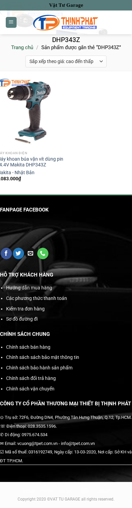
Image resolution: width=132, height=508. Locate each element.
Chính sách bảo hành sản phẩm (39, 367)
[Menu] (11, 22)
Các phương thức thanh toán (36, 298)
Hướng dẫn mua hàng (29, 287)
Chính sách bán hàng (28, 347)
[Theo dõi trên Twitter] (18, 253)
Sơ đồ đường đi (22, 319)
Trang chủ (22, 47)
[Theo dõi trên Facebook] (6, 253)
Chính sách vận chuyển (30, 388)
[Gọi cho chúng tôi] (42, 253)
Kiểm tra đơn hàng (25, 308)
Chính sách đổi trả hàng (31, 378)
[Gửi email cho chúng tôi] (30, 253)
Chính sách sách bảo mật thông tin (42, 357)
